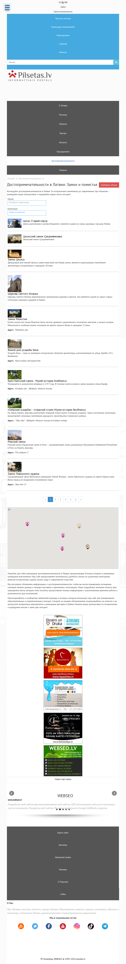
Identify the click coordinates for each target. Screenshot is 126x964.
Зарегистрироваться (63, 11)
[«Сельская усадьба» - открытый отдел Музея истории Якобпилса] (15, 403)
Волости (63, 142)
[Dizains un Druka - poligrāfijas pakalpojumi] (63, 630)
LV (60, 2)
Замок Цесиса (16, 259)
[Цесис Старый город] (15, 223)
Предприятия (63, 151)
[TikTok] (91, 926)
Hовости (63, 52)
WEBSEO (58, 959)
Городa (63, 133)
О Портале (63, 881)
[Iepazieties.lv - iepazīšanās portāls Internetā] (63, 663)
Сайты (63, 894)
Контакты (63, 845)
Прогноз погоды (63, 18)
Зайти (63, 7)
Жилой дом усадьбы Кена (23, 350)
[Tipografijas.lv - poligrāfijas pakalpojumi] (63, 695)
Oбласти (63, 124)
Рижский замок (17, 441)
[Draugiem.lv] (21, 926)
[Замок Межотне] (15, 313)
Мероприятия (63, 35)
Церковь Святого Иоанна (23, 293)
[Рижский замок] (15, 435)
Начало (11, 178)
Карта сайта (62, 832)
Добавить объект (109, 185)
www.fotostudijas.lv (112, 802)
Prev (11, 793)
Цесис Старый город (35, 221)
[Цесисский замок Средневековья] (15, 238)
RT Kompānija (47, 959)
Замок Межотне (17, 319)
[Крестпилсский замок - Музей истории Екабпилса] (15, 374)
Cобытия (63, 43)
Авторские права (63, 857)
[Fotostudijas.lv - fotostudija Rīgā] (63, 728)
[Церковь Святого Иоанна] (15, 283)
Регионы (63, 114)
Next (114, 793)
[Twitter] (35, 926)
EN (66, 2)
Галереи (63, 170)
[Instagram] (77, 926)
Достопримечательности (63, 160)
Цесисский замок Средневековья (42, 236)
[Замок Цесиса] (15, 254)
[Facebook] (49, 926)
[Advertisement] (54, 92)
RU (63, 2)
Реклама (63, 869)
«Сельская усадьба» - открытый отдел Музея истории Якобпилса (47, 409)
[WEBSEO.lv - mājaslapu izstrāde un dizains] (63, 760)
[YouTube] (63, 926)
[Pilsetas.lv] (63, 75)
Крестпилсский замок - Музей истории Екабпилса (37, 381)
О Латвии (63, 105)
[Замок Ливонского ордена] (15, 467)
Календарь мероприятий (63, 27)
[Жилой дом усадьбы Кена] (15, 343)
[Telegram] (105, 926)
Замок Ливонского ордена (23, 473)
